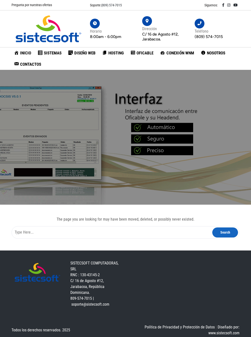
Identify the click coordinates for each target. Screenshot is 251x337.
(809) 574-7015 (111, 5)
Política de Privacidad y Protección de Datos (180, 327)
